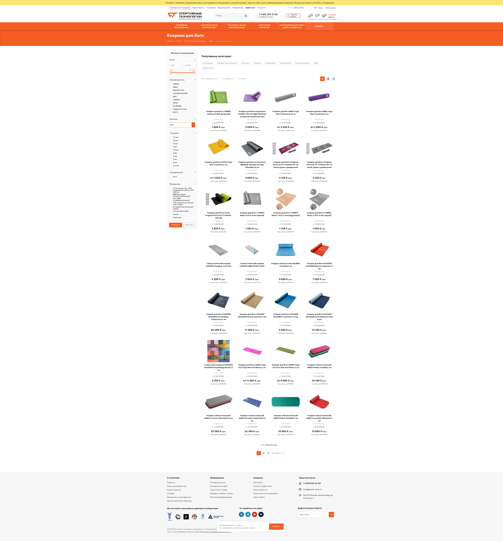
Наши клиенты (174, 490)
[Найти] (246, 15)
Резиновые (270, 63)
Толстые (245, 63)
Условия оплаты (217, 482)
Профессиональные (226, 63)
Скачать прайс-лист (262, 486)
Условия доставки (218, 486)
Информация (238, 8)
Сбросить (189, 225)
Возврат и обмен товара (221, 493)
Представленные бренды (179, 501)
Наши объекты (198, 8)
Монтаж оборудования (221, 497)
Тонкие (257, 63)
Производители (224, 8)
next (283, 453)
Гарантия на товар (218, 490)
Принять (276, 526)
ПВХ (316, 63)
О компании (211, 8)
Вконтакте (241, 514)
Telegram (248, 514)
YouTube (254, 514)
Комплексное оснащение (180, 8)
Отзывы (170, 493)
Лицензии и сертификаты (179, 497)
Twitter (261, 514)
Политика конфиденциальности (215, 532)
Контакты (261, 8)
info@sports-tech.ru (266, 17)
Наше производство (176, 486)
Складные (208, 63)
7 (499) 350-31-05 (268, 14)
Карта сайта (259, 497)
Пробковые (285, 63)
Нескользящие (303, 63)
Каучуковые (208, 68)
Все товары (276, 453)
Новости (171, 482)
